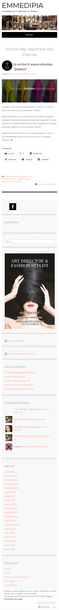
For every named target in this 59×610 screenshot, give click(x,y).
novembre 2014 (12, 516)
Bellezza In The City (22, 427)
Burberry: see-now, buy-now (17, 381)
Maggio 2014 (10, 541)
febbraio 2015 (11, 504)
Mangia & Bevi (11, 585)
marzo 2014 (10, 549)
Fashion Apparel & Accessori (23, 74)
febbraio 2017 (11, 476)
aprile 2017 (10, 472)
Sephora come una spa (15, 377)
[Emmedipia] (29, 30)
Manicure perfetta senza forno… (35, 446)
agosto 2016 (10, 492)
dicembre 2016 (11, 480)
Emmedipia (22, 5)
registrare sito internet (11, 181)
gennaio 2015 (11, 508)
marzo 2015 (10, 500)
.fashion (7, 176)
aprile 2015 (10, 496)
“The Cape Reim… (22, 409)
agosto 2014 (10, 529)
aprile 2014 (10, 545)
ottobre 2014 (10, 520)
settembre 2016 (12, 488)
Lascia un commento (47, 184)
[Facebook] (12, 206)
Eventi (7, 573)
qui (53, 133)
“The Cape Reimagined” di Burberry (20, 372)
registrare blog (23, 179)
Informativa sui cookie (13, 599)
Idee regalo (10, 581)
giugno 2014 (10, 537)
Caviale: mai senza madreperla (18, 385)
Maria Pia (18, 419)
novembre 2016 (12, 484)
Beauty (8, 569)
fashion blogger (19, 176)
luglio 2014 (9, 533)
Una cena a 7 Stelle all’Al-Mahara (19, 389)
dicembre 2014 (11, 512)
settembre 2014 (12, 525)
